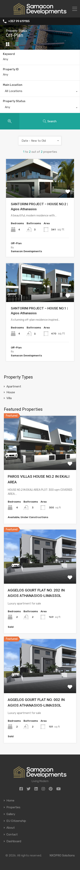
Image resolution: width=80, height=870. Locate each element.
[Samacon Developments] (40, 13)
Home (10, 800)
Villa (9, 398)
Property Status (14, 101)
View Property (40, 190)
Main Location (12, 85)
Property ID (11, 69)
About (10, 827)
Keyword (9, 54)
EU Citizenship (16, 821)
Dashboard (13, 841)
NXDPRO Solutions (62, 855)
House (10, 392)
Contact (12, 834)
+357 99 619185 (19, 21)
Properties (13, 807)
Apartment (13, 386)
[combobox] (40, 92)
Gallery (10, 814)
